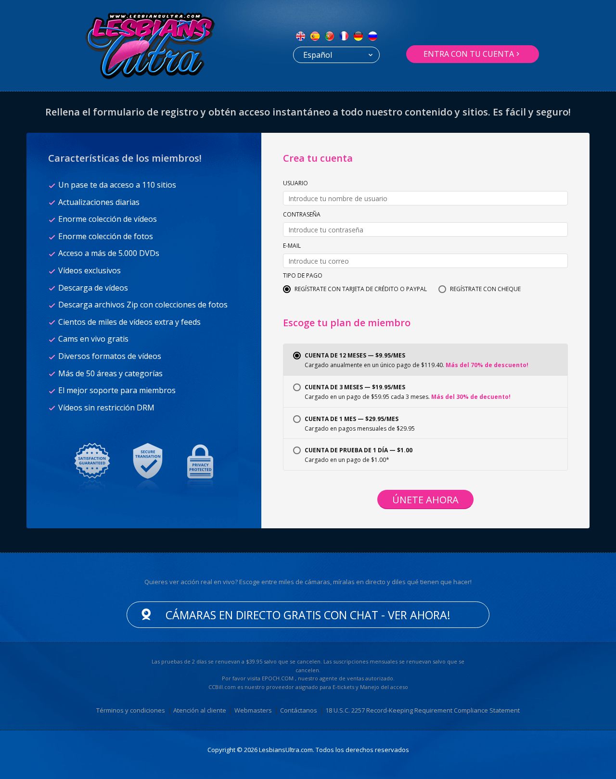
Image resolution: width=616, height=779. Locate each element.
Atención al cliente (199, 710)
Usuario (295, 183)
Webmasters (253, 710)
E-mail (292, 246)
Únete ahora (425, 499)
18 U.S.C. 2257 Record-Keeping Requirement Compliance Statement (422, 710)
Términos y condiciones (130, 710)
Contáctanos (298, 710)
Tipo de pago (302, 276)
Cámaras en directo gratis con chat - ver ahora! (308, 615)
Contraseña (302, 215)
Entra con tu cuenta (469, 54)
